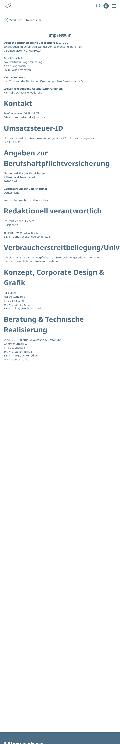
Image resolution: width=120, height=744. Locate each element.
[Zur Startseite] (8, 6)
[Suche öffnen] (98, 6)
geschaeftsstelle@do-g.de (29, 117)
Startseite (16, 20)
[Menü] (114, 5)
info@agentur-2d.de (25, 355)
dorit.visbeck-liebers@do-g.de (31, 236)
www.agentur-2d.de (16, 359)
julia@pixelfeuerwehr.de (27, 308)
